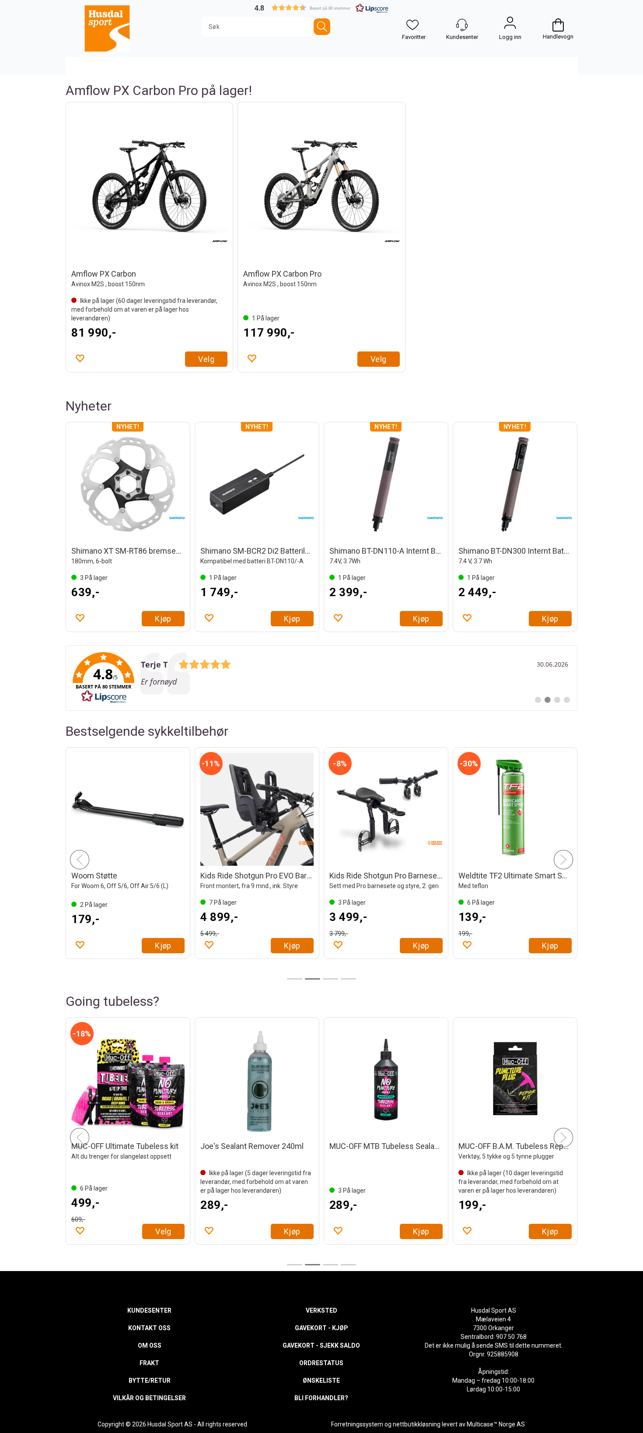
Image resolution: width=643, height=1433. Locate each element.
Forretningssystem (357, 1424)
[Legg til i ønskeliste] (79, 358)
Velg (206, 359)
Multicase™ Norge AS (496, 1424)
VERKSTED (321, 1310)
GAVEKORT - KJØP (321, 1327)
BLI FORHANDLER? (321, 1397)
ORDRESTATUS (321, 1362)
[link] (321, 678)
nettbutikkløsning (416, 1424)
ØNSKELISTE (321, 1380)
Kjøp (163, 618)
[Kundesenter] (462, 25)
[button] (321, 7)
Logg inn (510, 25)
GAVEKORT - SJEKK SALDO (321, 1345)
